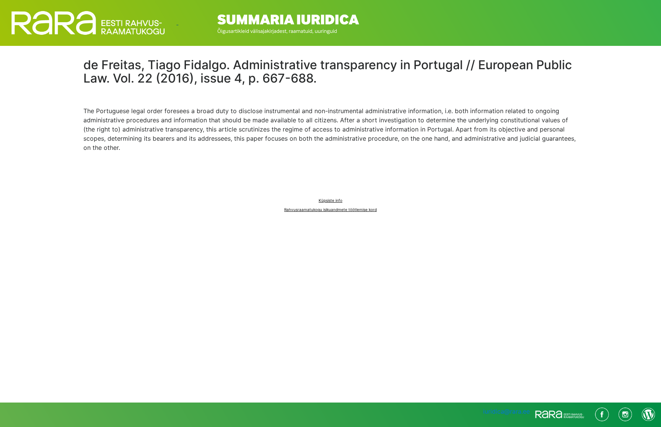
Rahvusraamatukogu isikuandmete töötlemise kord (330, 209)
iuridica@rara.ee (506, 411)
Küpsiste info (330, 200)
